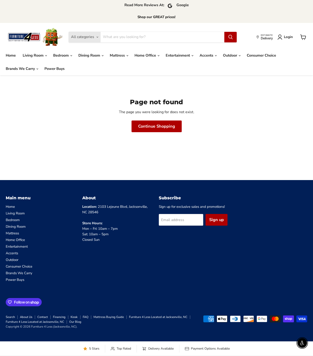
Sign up (216, 219)
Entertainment (178, 55)
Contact (42, 317)
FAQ (85, 317)
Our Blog (75, 322)
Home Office (146, 55)
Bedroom (61, 55)
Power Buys (54, 68)
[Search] (230, 37)
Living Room (33, 55)
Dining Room (89, 55)
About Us (26, 317)
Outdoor (230, 55)
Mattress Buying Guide (108, 317)
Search (10, 317)
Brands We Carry (21, 68)
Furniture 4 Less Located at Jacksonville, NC (158, 317)
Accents (207, 55)
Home (11, 55)
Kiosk (74, 317)
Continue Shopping (156, 126)
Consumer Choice (261, 55)
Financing (59, 317)
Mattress (118, 55)
